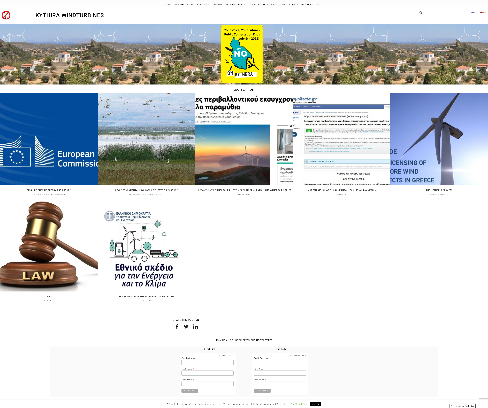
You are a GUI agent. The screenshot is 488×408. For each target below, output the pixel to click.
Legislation (37, 194)
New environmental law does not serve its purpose (146, 190)
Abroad (285, 4)
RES (293, 4)
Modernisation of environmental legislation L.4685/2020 (342, 190)
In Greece (274, 4)
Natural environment (55, 194)
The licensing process (439, 190)
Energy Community (203, 4)
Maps (182, 4)
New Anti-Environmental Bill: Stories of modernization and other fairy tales (244, 190)
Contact (310, 4)
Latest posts (301, 4)
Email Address (189, 358)
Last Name (187, 380)
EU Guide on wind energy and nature (49, 190)
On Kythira (261, 4)
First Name (187, 369)
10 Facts (319, 4)
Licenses (175, 4)
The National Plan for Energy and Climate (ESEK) (146, 296)
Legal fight (189, 4)
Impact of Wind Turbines (233, 4)
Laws (49, 296)
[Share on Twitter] (186, 326)
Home (168, 4)
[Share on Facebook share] (177, 326)
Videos (250, 4)
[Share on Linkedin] (195, 326)
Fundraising (218, 4)
